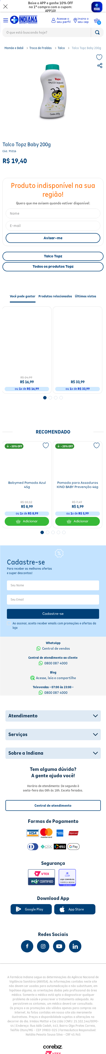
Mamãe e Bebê (13, 48)
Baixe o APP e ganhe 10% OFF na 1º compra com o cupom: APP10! (50, 7)
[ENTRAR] (61, 20)
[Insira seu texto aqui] (27, 946)
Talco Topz (53, 256)
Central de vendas (56, 648)
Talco (61, 48)
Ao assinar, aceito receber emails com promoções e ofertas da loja (54, 625)
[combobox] (53, 34)
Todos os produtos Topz (53, 266)
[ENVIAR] (53, 238)
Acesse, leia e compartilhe (56, 678)
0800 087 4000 (56, 663)
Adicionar (30, 386)
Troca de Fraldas (40, 48)
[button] (100, 66)
